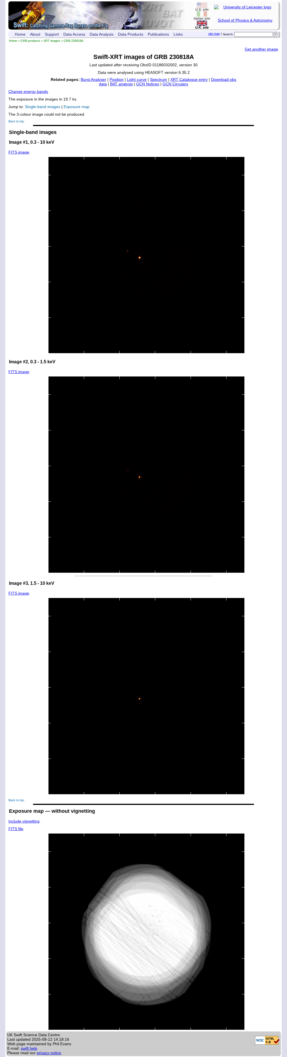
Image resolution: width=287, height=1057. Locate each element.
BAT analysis (121, 84)
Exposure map (76, 106)
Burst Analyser (93, 79)
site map (214, 33)
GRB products (30, 40)
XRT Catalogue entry (189, 79)
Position (117, 79)
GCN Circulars (175, 84)
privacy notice (49, 1053)
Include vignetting (24, 821)
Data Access (74, 34)
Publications (158, 34)
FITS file (15, 829)
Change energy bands (28, 91)
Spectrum (158, 79)
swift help (29, 1048)
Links (178, 34)
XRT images (51, 40)
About (35, 34)
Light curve (137, 79)
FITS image (18, 152)
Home (20, 34)
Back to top (16, 121)
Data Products (130, 34)
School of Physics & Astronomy (245, 20)
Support (52, 34)
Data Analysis (102, 34)
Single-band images (42, 106)
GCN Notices (147, 84)
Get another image (261, 49)
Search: (228, 34)
